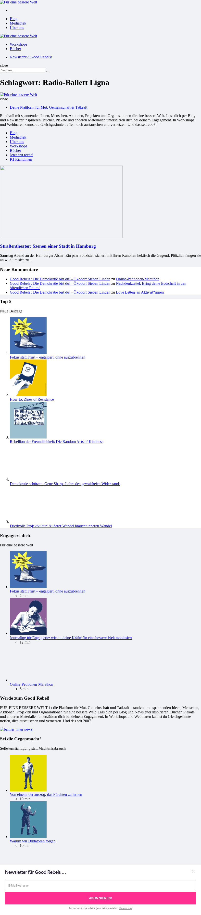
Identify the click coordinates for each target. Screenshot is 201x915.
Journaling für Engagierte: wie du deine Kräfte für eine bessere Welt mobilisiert (71, 638)
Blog (13, 19)
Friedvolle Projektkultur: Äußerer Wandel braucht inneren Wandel (61, 526)
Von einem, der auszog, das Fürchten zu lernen (46, 794)
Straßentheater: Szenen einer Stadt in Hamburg (48, 246)
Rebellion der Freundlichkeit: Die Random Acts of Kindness (56, 441)
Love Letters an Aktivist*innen (140, 292)
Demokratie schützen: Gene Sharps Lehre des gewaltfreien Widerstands (65, 484)
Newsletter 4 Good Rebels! (31, 57)
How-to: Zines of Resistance (32, 399)
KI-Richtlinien (21, 159)
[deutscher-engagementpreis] (16, 729)
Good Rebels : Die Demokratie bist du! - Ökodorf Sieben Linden (60, 279)
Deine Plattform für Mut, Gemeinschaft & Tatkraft (48, 107)
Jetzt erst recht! (21, 155)
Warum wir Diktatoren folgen (32, 841)
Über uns (17, 28)
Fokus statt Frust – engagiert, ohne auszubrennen (47, 357)
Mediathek (18, 23)
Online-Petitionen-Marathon (137, 279)
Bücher (15, 49)
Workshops (18, 44)
